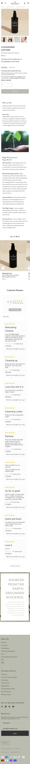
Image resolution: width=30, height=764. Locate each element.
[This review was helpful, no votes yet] (20, 349)
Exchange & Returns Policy (8, 689)
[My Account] (24, 3)
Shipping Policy (5, 686)
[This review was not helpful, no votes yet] (23, 349)
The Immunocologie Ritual (8, 651)
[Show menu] (2, 3)
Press (2, 654)
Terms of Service (5, 683)
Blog (2, 660)
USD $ (5, 742)
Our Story (3, 642)
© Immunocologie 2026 (7, 748)
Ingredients (12, 67)
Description (4, 67)
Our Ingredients (5, 648)
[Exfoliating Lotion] (13, 255)
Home (3, 6)
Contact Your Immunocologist (9, 677)
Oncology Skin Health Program (9, 657)
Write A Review (15, 309)
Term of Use (18, 748)
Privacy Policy (4, 680)
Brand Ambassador (6, 691)
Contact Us (4, 674)
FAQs (2, 662)
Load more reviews (15, 566)
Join (15, 733)
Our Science (4, 645)
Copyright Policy (15, 752)
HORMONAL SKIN (10, 6)
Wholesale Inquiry (6, 694)
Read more (6, 80)
